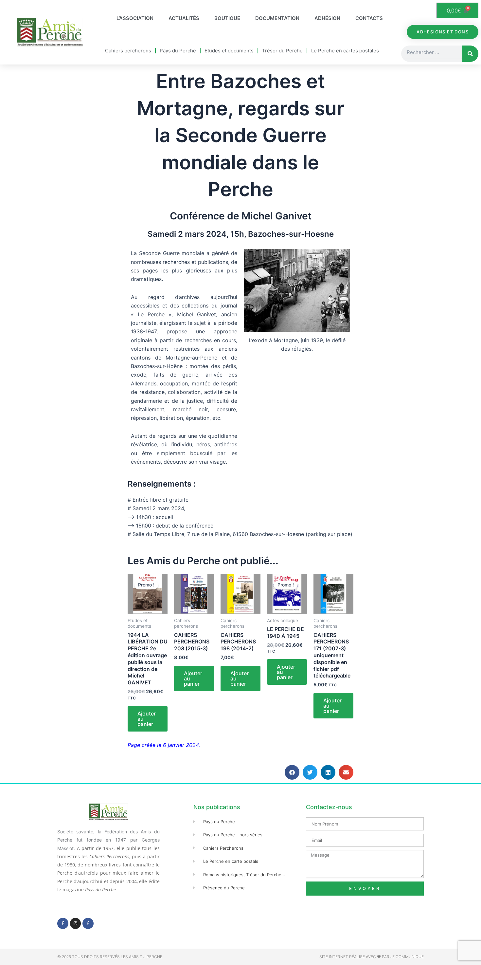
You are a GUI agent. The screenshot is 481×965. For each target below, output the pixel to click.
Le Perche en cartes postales (345, 50)
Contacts (369, 18)
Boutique (227, 18)
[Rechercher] (470, 54)
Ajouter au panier (146, 718)
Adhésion (327, 18)
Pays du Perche (178, 50)
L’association (134, 18)
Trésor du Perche (282, 50)
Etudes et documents (229, 50)
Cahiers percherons (128, 50)
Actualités (184, 18)
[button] (292, 772)
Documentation (277, 18)
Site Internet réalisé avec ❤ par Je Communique (371, 956)
